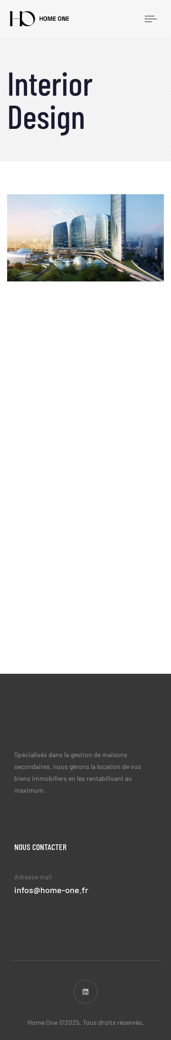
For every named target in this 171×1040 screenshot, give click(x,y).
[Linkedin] (85, 992)
